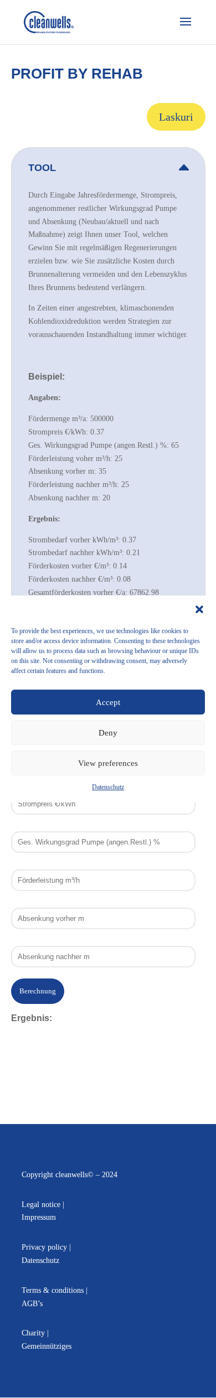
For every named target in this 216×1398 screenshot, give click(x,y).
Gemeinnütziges (46, 1346)
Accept (108, 702)
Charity (33, 1333)
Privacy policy (44, 1247)
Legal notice (41, 1204)
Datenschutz (108, 787)
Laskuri (176, 117)
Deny (108, 732)
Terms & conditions (53, 1290)
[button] (199, 609)
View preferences (108, 763)
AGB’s (32, 1303)
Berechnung (37, 991)
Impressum (39, 1217)
